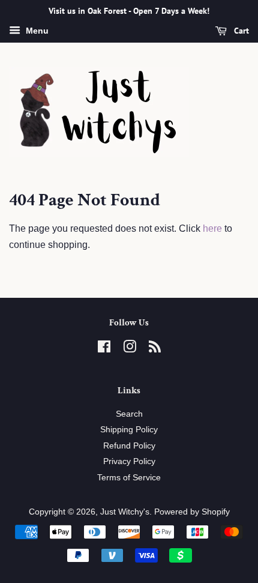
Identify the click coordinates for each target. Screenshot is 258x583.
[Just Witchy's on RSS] (154, 349)
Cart (240, 30)
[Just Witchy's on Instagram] (129, 349)
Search (129, 413)
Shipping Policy (129, 429)
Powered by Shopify (192, 511)
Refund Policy (129, 445)
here (212, 228)
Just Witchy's (124, 511)
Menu (36, 30)
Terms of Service (129, 477)
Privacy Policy (129, 461)
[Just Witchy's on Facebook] (104, 349)
